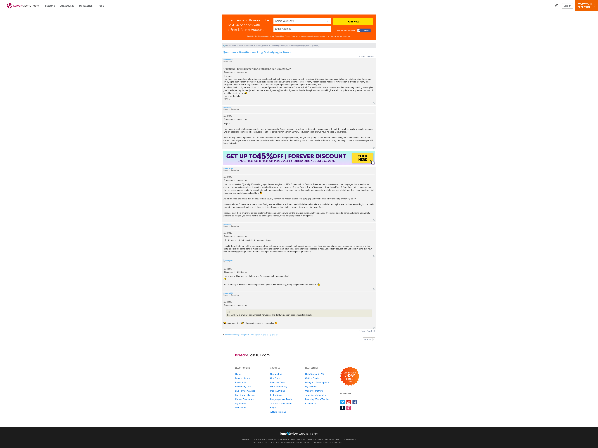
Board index (231, 45)
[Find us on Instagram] (348, 407)
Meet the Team (277, 382)
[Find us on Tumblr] (342, 407)
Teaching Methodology (316, 395)
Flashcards (240, 382)
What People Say (278, 386)
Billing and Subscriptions (317, 382)
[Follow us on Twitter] (342, 402)
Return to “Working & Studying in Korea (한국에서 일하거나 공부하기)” (251, 335)
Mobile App (240, 407)
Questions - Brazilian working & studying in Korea (257, 52)
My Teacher (86, 6)
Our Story (275, 378)
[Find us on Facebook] (354, 402)
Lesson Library (242, 378)
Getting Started (312, 378)
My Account (311, 386)
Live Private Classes (245, 391)
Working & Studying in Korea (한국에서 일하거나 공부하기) (295, 45)
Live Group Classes (244, 395)
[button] (556, 5)
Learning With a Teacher (317, 399)
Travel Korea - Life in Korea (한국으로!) (254, 45)
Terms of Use (279, 36)
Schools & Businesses (281, 403)
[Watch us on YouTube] (348, 402)
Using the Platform (314, 391)
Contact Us (310, 403)
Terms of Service (330, 442)
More (100, 6)
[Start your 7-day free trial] (349, 376)
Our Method (276, 374)
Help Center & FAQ (314, 374)
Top (374, 103)
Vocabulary (67, 6)
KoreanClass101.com (318, 439)
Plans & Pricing (277, 391)
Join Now (353, 21)
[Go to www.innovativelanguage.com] (299, 433)
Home (238, 374)
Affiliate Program (278, 412)
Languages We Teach (281, 399)
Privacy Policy (290, 36)
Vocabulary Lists (243, 386)
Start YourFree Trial (585, 6)
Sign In (567, 6)
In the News (276, 395)
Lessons (50, 6)
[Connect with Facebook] (364, 30)
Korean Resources (244, 399)
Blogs (273, 407)
